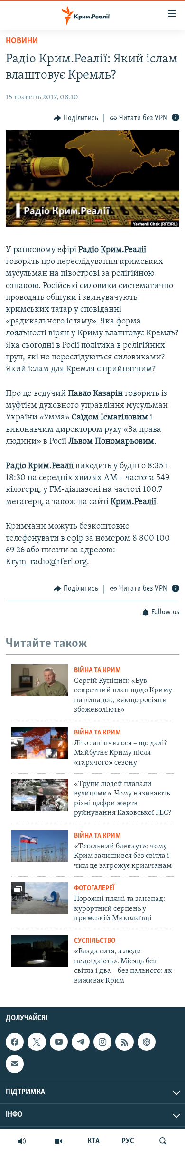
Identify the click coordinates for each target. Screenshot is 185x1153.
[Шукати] (163, 1141)
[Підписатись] (15, 1064)
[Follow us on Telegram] (81, 1042)
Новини (22, 41)
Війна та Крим (97, 670)
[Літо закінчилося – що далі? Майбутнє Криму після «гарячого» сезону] (39, 743)
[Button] (76, 118)
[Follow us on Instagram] (102, 1042)
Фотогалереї (94, 888)
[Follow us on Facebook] (15, 1042)
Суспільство (94, 940)
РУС (127, 1141)
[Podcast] (147, 1042)
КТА (93, 1141)
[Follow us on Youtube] (59, 1042)
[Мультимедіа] (58, 1141)
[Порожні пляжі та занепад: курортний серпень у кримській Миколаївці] (39, 898)
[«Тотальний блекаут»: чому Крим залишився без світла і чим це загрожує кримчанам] (39, 846)
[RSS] (124, 1042)
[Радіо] (22, 1141)
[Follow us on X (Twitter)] (37, 1042)
